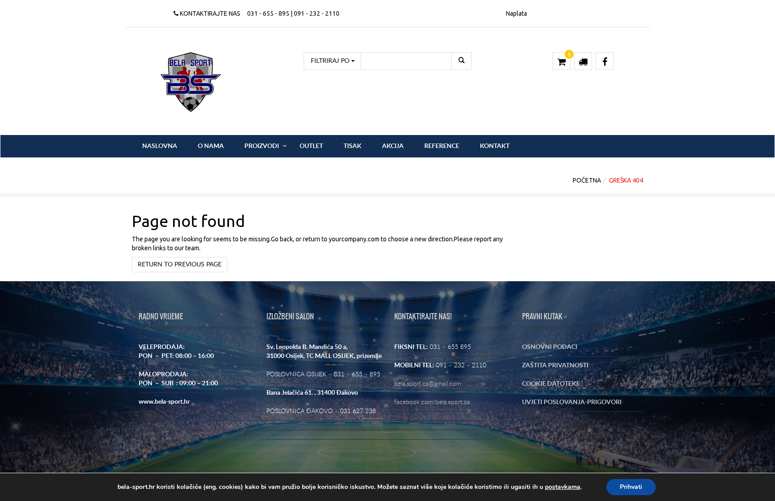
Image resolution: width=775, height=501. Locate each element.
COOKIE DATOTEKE (551, 384)
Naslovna (159, 146)
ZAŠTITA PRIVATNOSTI (555, 365)
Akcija (393, 146)
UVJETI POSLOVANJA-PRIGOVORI (572, 402)
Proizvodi (261, 146)
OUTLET (311, 146)
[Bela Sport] (191, 81)
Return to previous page (180, 264)
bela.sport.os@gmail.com (427, 384)
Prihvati (631, 487)
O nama (211, 146)
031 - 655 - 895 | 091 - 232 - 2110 (293, 13)
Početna (587, 180)
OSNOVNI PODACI (549, 347)
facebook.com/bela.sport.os (432, 402)
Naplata (516, 13)
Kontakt (494, 146)
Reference (441, 146)
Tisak (352, 146)
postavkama (562, 487)
